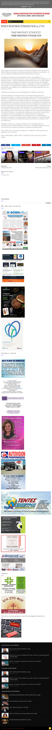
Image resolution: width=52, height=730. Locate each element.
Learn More (24, 6)
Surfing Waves (22, 356)
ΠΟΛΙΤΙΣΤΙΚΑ (14, 29)
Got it (29, 6)
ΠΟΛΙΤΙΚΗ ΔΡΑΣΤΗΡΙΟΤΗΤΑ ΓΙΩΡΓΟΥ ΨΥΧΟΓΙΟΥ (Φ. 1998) (24, 695)
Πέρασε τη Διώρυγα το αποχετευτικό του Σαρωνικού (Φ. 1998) (25, 661)
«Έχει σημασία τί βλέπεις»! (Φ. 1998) (18, 707)
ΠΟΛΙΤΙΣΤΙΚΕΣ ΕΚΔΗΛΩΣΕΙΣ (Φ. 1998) (41, 159)
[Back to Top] (50, 728)
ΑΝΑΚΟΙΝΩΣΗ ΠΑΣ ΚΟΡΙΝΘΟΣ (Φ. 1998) (20, 720)
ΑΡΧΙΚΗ (4, 21)
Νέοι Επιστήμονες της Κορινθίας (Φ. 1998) (20, 701)
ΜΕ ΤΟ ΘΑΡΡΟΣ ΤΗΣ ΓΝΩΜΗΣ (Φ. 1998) (19, 649)
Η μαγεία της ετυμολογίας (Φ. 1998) (25, 159)
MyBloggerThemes (21, 728)
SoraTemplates (8, 728)
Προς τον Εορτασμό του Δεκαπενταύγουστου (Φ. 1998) (8, 158)
